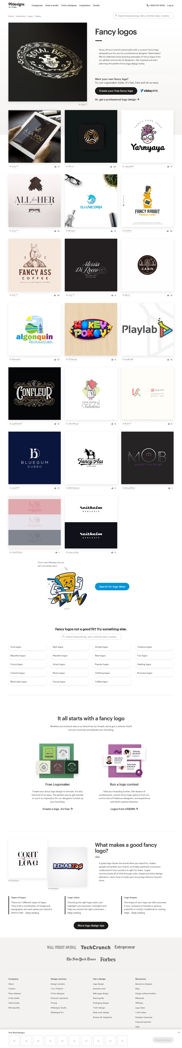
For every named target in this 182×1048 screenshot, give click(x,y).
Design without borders (145, 993)
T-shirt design (99, 1008)
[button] (179, 1032)
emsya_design (73, 552)
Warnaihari (16, 359)
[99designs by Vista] (16, 5)
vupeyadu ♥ (129, 166)
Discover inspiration (59, 998)
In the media (13, 998)
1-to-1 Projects (57, 988)
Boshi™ (128, 423)
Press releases (14, 993)
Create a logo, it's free (56, 808)
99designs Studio (58, 1008)
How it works (52, 5)
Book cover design (101, 1012)
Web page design (100, 993)
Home (11, 16)
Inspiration (84, 5)
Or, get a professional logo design (115, 99)
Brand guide (98, 998)
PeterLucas (15, 880)
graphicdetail (17, 423)
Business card (99, 988)
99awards (139, 998)
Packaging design (101, 1003)
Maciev (127, 295)
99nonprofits (14, 1008)
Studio (96, 5)
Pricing (54, 1003)
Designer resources (143, 1017)
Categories (37, 5)
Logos (30, 16)
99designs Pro (57, 1012)
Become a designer (143, 984)
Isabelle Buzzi (17, 552)
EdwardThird (130, 488)
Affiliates (139, 1003)
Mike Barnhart (73, 488)
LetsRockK (129, 359)
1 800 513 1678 (157, 5)
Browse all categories (102, 1017)
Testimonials (13, 1003)
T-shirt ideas (140, 1012)
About (11, 984)
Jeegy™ (84, 104)
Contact (11, 988)
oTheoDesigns (73, 423)
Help (137, 1027)
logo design (132, 63)
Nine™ (14, 295)
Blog (137, 988)
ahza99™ (15, 488)
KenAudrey (54, 888)
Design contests (58, 984)
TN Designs (72, 359)
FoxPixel (128, 230)
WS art (71, 166)
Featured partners (143, 1022)
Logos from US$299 (123, 808)
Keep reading (32, 912)
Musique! (71, 230)
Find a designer (69, 5)
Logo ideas (140, 1008)
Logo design (98, 984)
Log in (170, 5)
